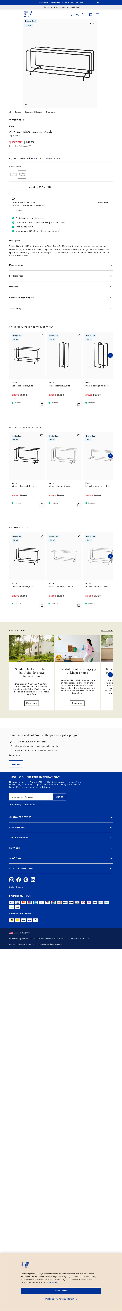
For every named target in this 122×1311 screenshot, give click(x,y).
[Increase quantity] (22, 187)
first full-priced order (50, 231)
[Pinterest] (26, 879)
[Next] (110, 674)
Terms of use (46, 938)
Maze (11, 126)
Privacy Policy (52, 1282)
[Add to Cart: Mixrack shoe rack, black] (42, 404)
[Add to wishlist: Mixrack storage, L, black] (78, 335)
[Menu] (98, 14)
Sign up (59, 797)
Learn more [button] (17, 210)
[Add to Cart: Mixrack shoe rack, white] (79, 505)
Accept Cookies (61, 1290)
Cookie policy (73, 938)
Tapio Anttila (14, 135)
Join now (16, 764)
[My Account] (77, 14)
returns (31, 227)
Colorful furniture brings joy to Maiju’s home (77, 671)
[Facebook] (18, 879)
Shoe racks (50, 112)
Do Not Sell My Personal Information (23, 938)
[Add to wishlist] (92, 24)
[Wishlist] (84, 14)
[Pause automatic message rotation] (98, 2)
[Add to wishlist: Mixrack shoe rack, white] (78, 435)
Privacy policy (59, 938)
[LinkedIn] (33, 879)
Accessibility (85, 938)
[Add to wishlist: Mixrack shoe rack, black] (41, 335)
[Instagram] (11, 879)
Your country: (15, 804)
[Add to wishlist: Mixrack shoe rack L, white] (78, 535)
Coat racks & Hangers (33, 112)
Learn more (14, 755)
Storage (18, 112)
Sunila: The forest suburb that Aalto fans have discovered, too (31, 672)
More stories (107, 630)
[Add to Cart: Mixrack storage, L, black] (79, 404)
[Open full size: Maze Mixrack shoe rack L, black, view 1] (60, 63)
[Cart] (91, 14)
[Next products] (110, 355)
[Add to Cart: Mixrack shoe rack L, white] (79, 605)
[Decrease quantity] (11, 187)
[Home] (10, 112)
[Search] (70, 14)
